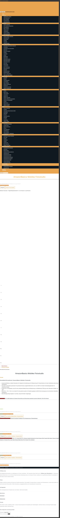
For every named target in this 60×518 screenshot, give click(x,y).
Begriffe (4, 169)
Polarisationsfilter (7, 116)
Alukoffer (5, 40)
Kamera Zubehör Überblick (8, 36)
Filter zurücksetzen (4, 513)
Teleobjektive (6, 31)
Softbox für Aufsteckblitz (8, 100)
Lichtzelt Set (6, 142)
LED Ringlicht (6, 81)
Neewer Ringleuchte (7, 84)
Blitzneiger (5, 63)
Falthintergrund (6, 153)
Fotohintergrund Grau (7, 154)
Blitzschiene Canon (7, 59)
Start (3, 14)
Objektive (4, 23)
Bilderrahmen (13, 416)
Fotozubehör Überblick (8, 124)
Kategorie (2, 512)
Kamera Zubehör (5, 35)
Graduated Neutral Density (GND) (10, 110)
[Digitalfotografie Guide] (25, 10)
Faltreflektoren (6, 130)
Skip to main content (4, 0)
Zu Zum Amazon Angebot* (8, 413)
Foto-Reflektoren (7, 129)
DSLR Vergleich (6, 19)
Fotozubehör (5, 122)
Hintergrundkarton (7, 161)
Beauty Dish (6, 92)
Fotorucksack (6, 39)
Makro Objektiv (6, 28)
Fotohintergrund (5, 146)
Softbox (5, 55)
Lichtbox (5, 138)
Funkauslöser (6, 65)
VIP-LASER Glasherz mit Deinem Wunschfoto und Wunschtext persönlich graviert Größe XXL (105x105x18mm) (27, 398)
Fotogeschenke (5, 165)
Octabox (5, 101)
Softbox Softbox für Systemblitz (9, 98)
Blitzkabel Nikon (6, 72)
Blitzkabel (5, 69)
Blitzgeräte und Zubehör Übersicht (10, 45)
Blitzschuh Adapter (7, 51)
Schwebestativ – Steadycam (9, 133)
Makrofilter (5, 113)
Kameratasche (19, 457)
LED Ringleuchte (6, 80)
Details (1, 413)
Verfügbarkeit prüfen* (4, 185)
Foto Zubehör (11, 187)
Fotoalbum (13, 436)
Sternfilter (5, 117)
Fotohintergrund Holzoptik (8, 157)
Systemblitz (6, 47)
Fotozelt (7, 187)
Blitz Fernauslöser (7, 67)
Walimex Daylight (7, 104)
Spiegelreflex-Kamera (7, 16)
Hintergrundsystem (7, 162)
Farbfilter (5, 109)
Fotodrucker (4, 163)
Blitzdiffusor (6, 56)
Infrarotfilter (6, 112)
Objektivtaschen (6, 43)
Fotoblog (4, 170)
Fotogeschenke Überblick (8, 166)
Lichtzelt (5, 141)
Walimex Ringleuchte (7, 88)
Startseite (2, 467)
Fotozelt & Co (5, 134)
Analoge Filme (6, 125)
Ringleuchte (6, 85)
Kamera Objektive (7, 24)
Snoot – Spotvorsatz (7, 73)
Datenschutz (2, 498)
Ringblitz (5, 52)
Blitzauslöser (6, 64)
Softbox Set (6, 96)
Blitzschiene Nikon (7, 60)
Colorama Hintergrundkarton (9, 151)
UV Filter (5, 118)
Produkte (6, 467)
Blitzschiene (6, 57)
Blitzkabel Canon (7, 71)
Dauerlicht (5, 77)
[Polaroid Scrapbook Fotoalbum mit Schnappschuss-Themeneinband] (6, 426)
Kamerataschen (6, 37)
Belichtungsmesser (7, 126)
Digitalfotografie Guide (9, 11)
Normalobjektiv (6, 27)
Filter (3, 106)
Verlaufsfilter (6, 120)
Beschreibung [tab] (4, 365)
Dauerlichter (4, 76)
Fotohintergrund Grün (7, 155)
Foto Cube (5, 137)
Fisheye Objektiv (6, 32)
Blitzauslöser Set (6, 68)
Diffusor (5, 128)
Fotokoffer (5, 41)
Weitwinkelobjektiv (7, 33)
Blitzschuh (5, 49)
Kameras (4, 15)
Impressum (2, 495)
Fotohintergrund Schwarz (8, 158)
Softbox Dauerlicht (7, 97)
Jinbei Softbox (6, 93)
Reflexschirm (6, 102)
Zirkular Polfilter (6, 121)
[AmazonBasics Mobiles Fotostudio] (6, 198)
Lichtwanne (6, 94)
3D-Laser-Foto (6, 167)
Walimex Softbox (7, 105)
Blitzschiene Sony (7, 61)
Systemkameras (6, 20)
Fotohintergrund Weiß (7, 159)
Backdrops (5, 149)
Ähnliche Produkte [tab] (5, 367)
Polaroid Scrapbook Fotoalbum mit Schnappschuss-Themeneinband (24, 418)
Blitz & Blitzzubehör (6, 44)
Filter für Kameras (7, 108)
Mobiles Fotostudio (7, 145)
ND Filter (5, 114)
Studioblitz (5, 53)
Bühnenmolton (6, 150)
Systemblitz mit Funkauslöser (9, 48)
